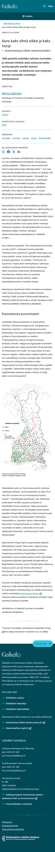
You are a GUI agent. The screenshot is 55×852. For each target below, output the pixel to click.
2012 (4, 124)
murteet (16, 138)
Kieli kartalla (45, 138)
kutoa (34, 138)
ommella (6, 138)
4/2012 (5, 114)
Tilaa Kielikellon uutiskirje (19, 804)
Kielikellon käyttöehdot (17, 709)
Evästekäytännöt (10, 825)
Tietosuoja (7, 822)
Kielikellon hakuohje (16, 703)
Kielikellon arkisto (15, 697)
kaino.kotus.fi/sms (31, 593)
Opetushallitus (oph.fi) (18, 728)
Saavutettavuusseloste (13, 829)
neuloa (25, 138)
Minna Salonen (12, 93)
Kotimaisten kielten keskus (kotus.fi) (25, 722)
